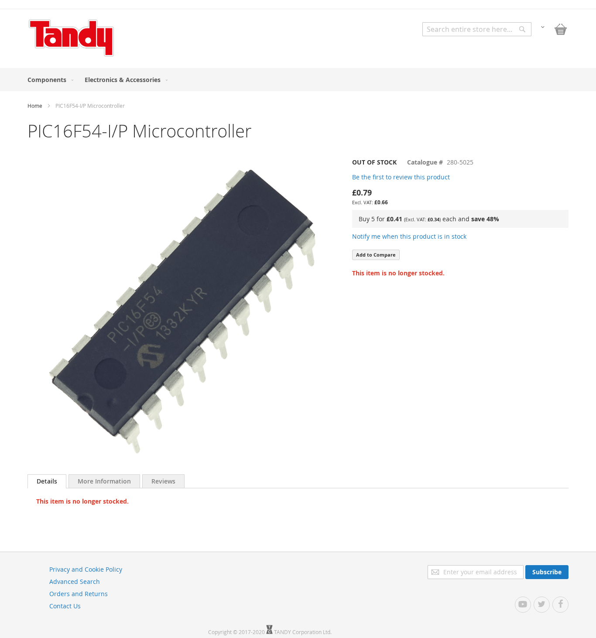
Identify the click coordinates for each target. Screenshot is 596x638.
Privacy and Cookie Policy (85, 569)
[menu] (298, 79)
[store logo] (71, 38)
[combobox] (476, 29)
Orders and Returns (78, 594)
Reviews (163, 481)
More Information (104, 481)
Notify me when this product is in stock (409, 236)
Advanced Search (74, 581)
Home (34, 105)
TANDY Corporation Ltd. (303, 631)
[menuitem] (48, 79)
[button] (543, 26)
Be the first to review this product (401, 177)
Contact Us (65, 606)
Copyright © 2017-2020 (237, 631)
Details (47, 481)
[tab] (46, 481)
